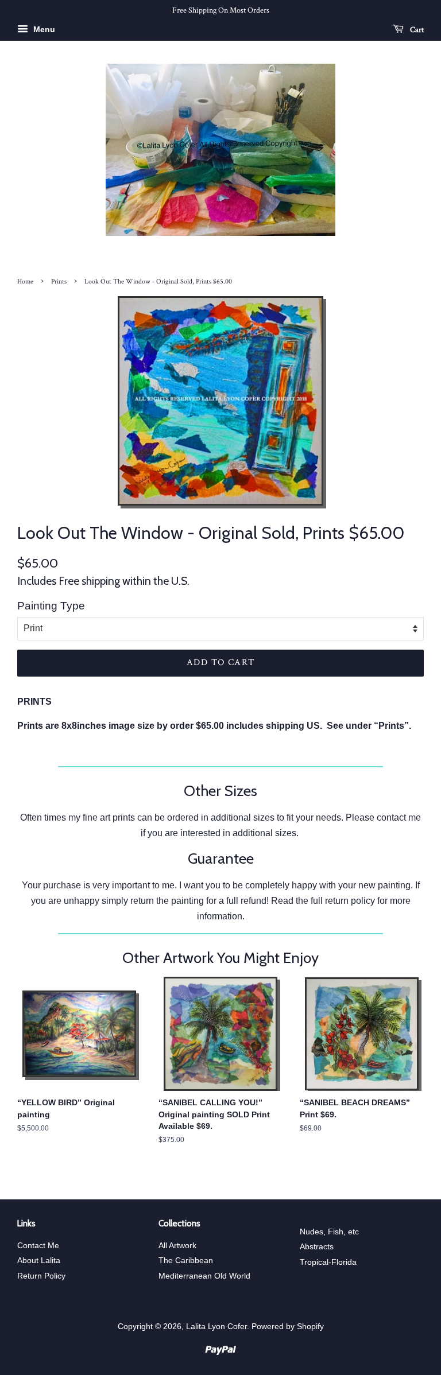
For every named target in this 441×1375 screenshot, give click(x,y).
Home (25, 281)
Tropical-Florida (328, 1262)
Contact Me (38, 1245)
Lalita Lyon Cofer (216, 1326)
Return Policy (41, 1276)
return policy (350, 901)
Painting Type (51, 606)
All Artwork (177, 1245)
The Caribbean (185, 1260)
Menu (43, 29)
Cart (416, 29)
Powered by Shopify (288, 1326)
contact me (399, 817)
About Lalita (38, 1260)
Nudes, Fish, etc (329, 1232)
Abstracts (317, 1246)
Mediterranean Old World (204, 1276)
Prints (59, 281)
